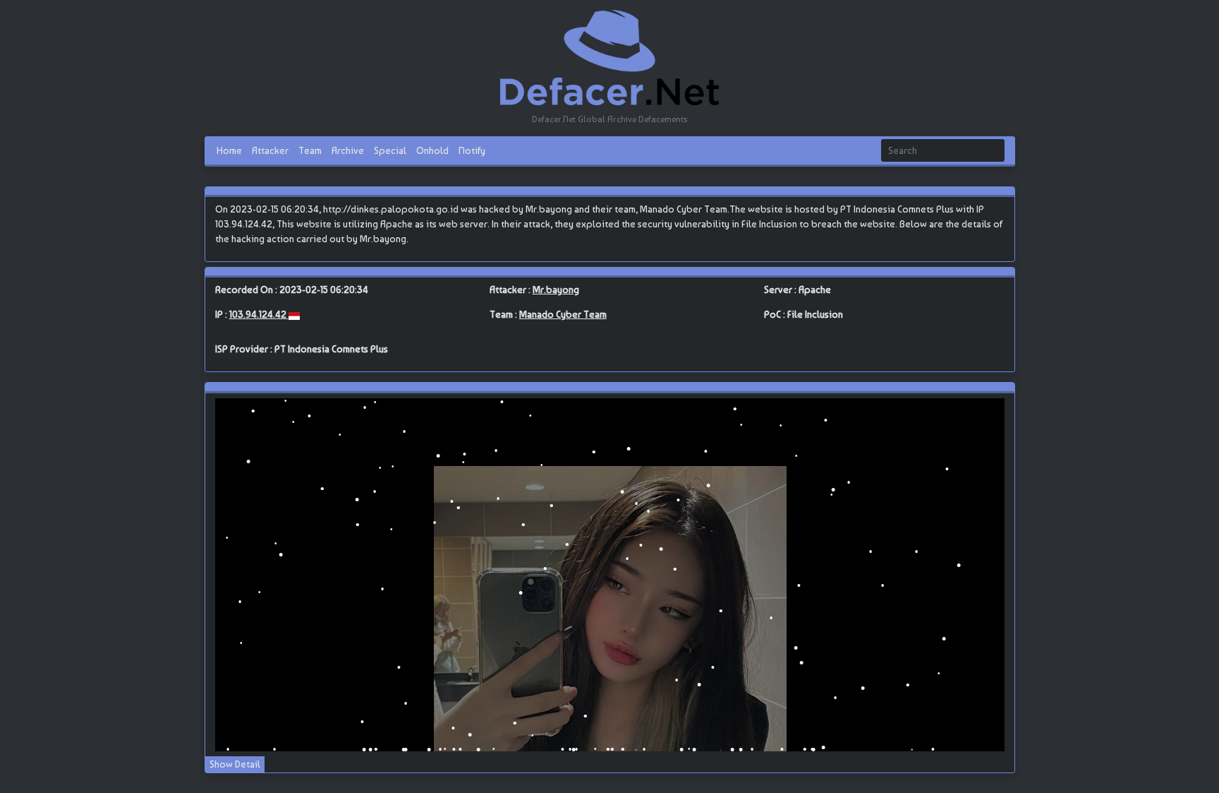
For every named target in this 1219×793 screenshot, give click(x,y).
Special (390, 149)
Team (310, 149)
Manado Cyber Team (563, 314)
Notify (472, 149)
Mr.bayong (556, 289)
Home (229, 149)
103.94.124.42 (259, 314)
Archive (348, 149)
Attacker (270, 149)
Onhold (432, 149)
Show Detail (235, 764)
